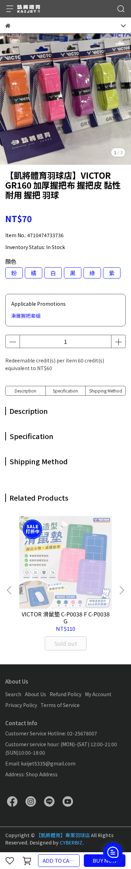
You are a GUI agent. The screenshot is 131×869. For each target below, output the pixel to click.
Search (13, 694)
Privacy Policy (21, 704)
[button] (121, 590)
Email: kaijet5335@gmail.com (40, 763)
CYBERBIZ (71, 842)
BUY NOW (105, 860)
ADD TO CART (59, 860)
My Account (98, 694)
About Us (35, 694)
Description (25, 391)
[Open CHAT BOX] (113, 852)
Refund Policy (65, 694)
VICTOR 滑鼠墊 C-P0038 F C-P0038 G (66, 617)
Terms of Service (60, 704)
